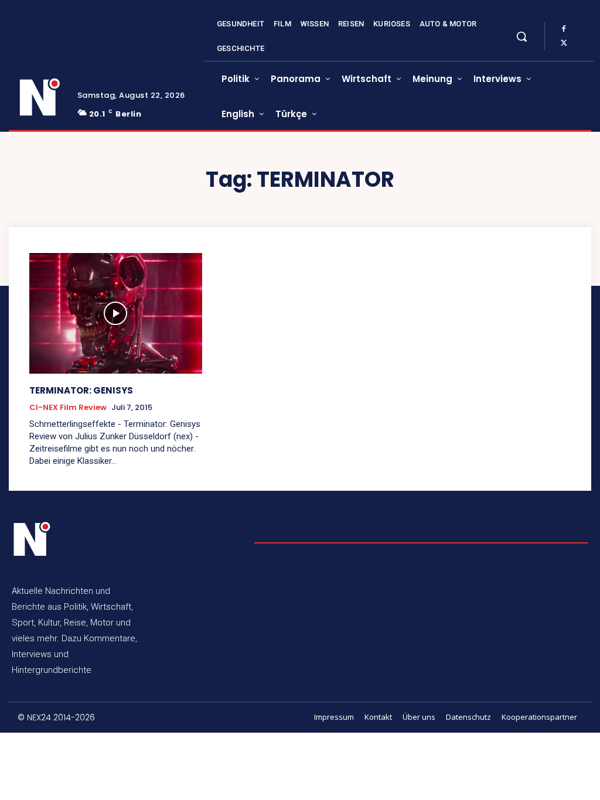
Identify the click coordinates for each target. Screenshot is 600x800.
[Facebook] (564, 29)
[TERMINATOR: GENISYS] (115, 313)
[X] (564, 43)
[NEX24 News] (40, 97)
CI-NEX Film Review (68, 407)
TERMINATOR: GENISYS (81, 390)
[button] (521, 36)
